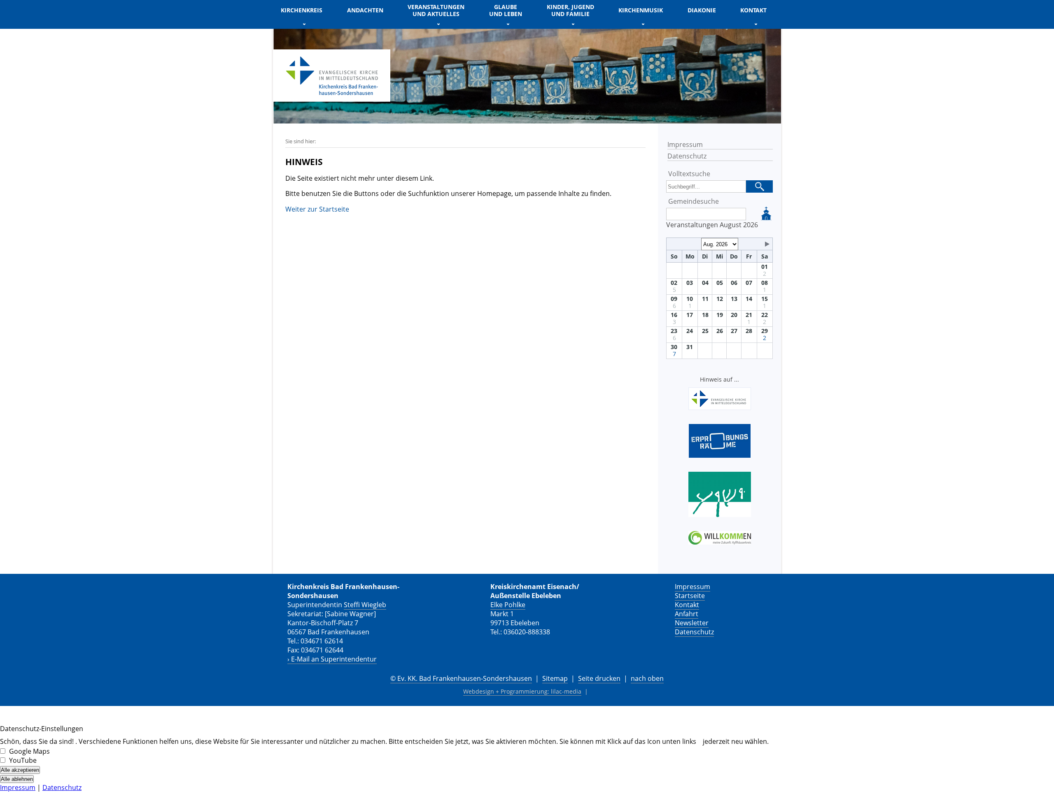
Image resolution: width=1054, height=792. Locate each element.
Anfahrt (686, 613)
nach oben (647, 678)
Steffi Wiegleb (365, 604)
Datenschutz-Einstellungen (41, 728)
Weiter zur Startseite (317, 209)
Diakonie (702, 10)
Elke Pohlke (507, 604)
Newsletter (692, 622)
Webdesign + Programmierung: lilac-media (522, 691)
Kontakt (687, 604)
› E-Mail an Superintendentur (332, 659)
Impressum (685, 144)
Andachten (365, 10)
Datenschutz (687, 156)
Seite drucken (599, 678)
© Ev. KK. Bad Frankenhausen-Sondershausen (461, 678)
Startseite (690, 595)
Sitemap (555, 678)
